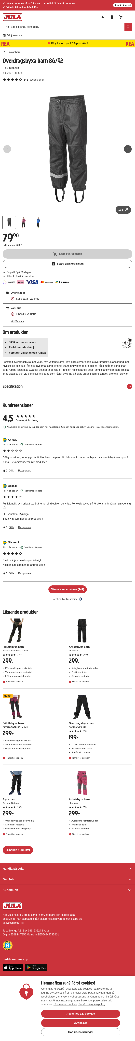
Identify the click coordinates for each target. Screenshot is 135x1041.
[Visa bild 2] (23, 222)
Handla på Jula (13, 868)
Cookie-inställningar (80, 1032)
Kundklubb (10, 890)
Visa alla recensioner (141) (67, 589)
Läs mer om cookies (65, 1004)
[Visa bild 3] (38, 222)
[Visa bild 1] (9, 222)
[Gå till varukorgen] (121, 17)
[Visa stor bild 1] (67, 149)
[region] (67, 1008)
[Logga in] (103, 17)
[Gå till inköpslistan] (112, 17)
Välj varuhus (14, 35)
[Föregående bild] (7, 149)
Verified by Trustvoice (65, 599)
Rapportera (24, 470)
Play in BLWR (11, 67)
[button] (8, 945)
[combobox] (67, 27)
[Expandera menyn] (130, 17)
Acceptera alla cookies (81, 1013)
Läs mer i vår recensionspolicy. (103, 427)
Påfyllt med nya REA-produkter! (69, 43)
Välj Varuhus (17, 321)
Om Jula (8, 879)
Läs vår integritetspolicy (91, 1004)
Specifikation (13, 386)
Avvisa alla (80, 1022)
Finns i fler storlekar (14, 682)
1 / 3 (120, 209)
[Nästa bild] (128, 149)
